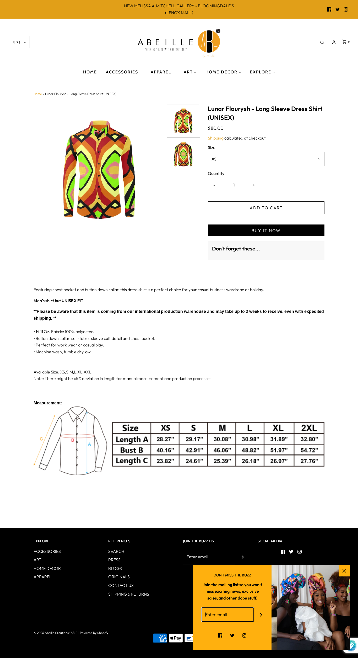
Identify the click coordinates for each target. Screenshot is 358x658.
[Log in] (334, 42)
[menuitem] (90, 72)
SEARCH (116, 551)
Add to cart (266, 207)
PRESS (114, 559)
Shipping (216, 138)
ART (37, 559)
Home (38, 94)
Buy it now (266, 230)
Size (211, 147)
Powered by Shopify (94, 633)
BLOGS (115, 568)
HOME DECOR (47, 568)
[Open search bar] (322, 42)
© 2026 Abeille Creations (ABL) (56, 633)
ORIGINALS (119, 576)
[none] (183, 120)
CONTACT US (121, 585)
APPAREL (43, 576)
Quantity (216, 173)
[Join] (242, 557)
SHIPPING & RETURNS (128, 594)
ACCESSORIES (47, 551)
